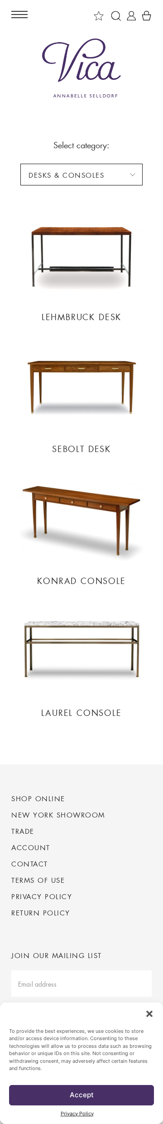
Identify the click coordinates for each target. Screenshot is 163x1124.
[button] (149, 1013)
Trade (22, 831)
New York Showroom (58, 814)
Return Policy (40, 912)
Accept (82, 1094)
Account (30, 847)
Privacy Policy (77, 1113)
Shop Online (38, 798)
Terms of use (38, 880)
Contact (29, 863)
